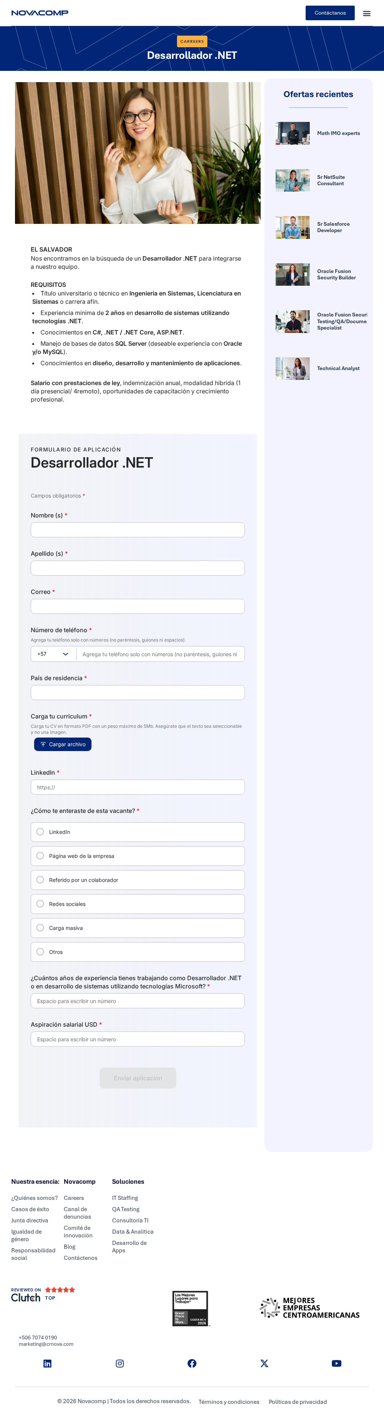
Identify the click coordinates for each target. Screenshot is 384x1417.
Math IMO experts (338, 133)
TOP (50, 1298)
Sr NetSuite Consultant (331, 180)
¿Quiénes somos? (34, 1198)
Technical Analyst (338, 368)
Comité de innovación (78, 1231)
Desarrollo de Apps (129, 1246)
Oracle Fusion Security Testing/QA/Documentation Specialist (350, 321)
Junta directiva (29, 1220)
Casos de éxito (30, 1209)
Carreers (192, 41)
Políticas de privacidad (298, 1402)
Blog (69, 1247)
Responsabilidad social (33, 1254)
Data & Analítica (133, 1232)
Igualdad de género (26, 1235)
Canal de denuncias (77, 1213)
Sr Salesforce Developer (333, 227)
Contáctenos (81, 1258)
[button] (366, 13)
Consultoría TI (130, 1220)
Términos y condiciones (229, 1402)
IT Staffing (125, 1198)
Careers (74, 1198)
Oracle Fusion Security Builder (336, 274)
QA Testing (126, 1209)
